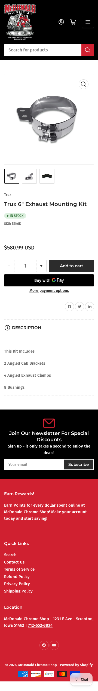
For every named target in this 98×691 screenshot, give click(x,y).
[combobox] (49, 50)
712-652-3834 (40, 625)
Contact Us (14, 562)
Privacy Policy (17, 583)
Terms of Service (19, 569)
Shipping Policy (18, 591)
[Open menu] (88, 22)
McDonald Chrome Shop (37, 665)
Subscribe (78, 464)
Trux (7, 195)
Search (10, 554)
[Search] (88, 50)
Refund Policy (17, 576)
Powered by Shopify (76, 665)
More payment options (49, 290)
